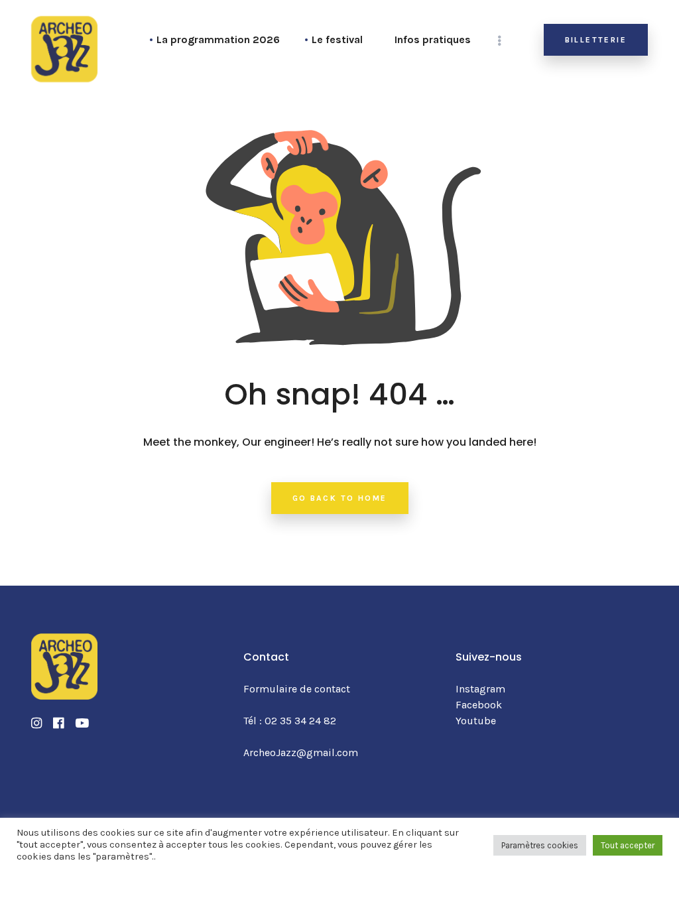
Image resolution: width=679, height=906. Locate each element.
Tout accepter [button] (627, 845)
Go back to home (339, 498)
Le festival (337, 39)
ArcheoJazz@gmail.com (300, 752)
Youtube (476, 720)
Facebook (479, 704)
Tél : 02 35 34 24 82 (289, 720)
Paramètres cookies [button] (539, 845)
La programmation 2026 (218, 39)
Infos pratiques (433, 39)
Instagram (480, 688)
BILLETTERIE (596, 39)
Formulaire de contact (296, 688)
